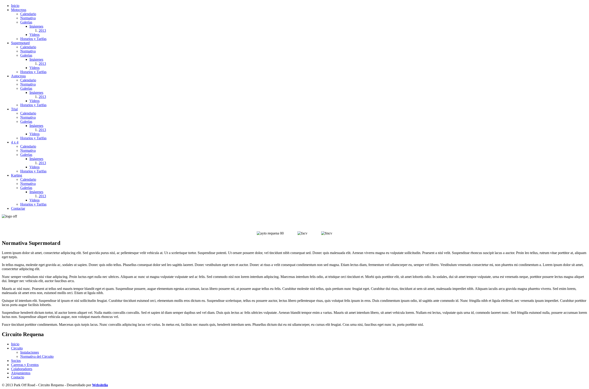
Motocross (18, 10)
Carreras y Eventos (25, 365)
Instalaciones (29, 352)
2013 (42, 30)
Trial (14, 109)
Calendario (28, 14)
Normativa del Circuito (37, 356)
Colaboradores (21, 369)
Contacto (17, 377)
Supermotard (20, 43)
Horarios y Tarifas (33, 39)
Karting (16, 175)
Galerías (26, 22)
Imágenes (36, 26)
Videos (34, 35)
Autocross (18, 76)
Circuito (17, 348)
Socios (16, 361)
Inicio (15, 6)
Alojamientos (20, 373)
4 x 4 (14, 142)
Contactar (18, 208)
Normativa (28, 18)
